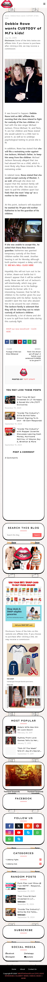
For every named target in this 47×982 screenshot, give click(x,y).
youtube (29, 957)
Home (7, 16)
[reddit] (28, 826)
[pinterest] (38, 826)
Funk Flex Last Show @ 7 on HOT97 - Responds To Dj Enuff (29, 884)
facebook (10, 953)
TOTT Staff (29, 379)
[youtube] (19, 832)
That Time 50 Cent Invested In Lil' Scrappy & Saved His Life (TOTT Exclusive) (29, 401)
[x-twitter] (19, 826)
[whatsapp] (38, 832)
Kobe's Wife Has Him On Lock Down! (28, 728)
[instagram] (9, 832)
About (22, 969)
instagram (11, 957)
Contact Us (32, 969)
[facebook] (9, 826)
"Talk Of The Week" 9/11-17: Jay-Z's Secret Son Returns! (28, 749)
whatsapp (30, 953)
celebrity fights (23, 859)
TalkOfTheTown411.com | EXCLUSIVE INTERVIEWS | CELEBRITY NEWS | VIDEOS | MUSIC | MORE (24, 975)
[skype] (28, 832)
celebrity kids (23, 864)
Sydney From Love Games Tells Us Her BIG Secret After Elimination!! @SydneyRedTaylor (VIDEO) (27, 739)
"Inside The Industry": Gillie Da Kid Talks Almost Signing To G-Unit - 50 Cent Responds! (29, 417)
